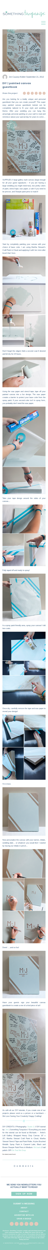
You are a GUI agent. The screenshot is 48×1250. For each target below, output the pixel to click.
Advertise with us (24, 1215)
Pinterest (32, 93)
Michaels (37, 1147)
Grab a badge (24, 1219)
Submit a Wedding (24, 1204)
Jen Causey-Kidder (17, 77)
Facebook (24, 93)
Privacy (26, 1244)
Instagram (40, 93)
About (24, 1208)
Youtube (44, 93)
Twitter (28, 93)
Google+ (36, 93)
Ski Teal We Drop (19, 1150)
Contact (24, 1211)
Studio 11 (31, 1127)
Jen (6, 1130)
